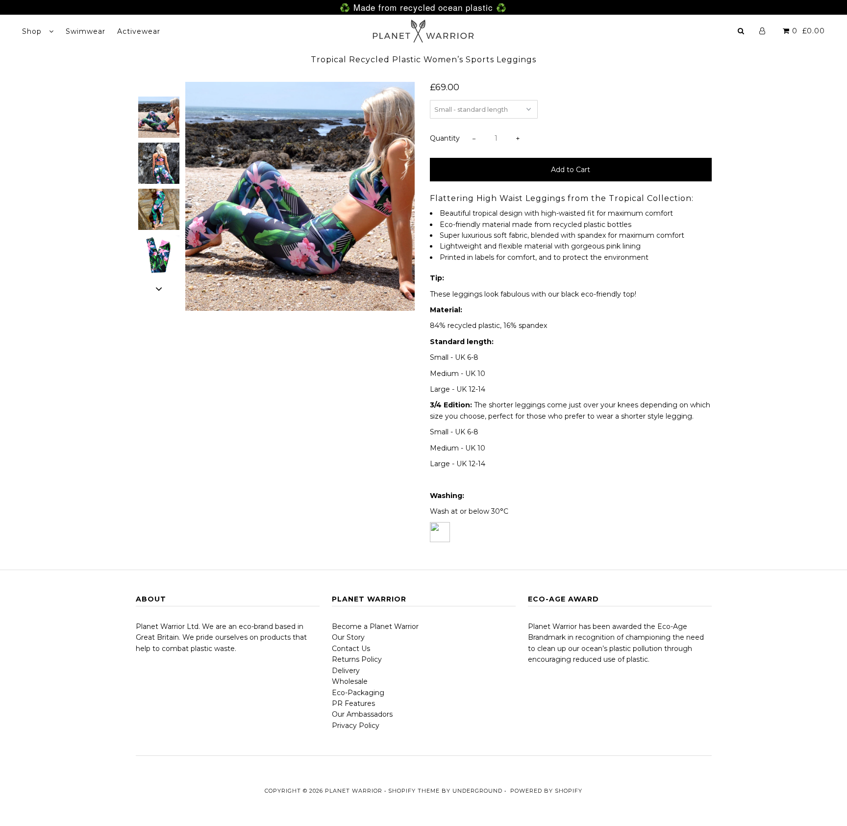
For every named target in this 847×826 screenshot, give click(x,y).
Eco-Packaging (358, 692)
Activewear (138, 31)
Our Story (348, 637)
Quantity (445, 138)
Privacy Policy (355, 725)
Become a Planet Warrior (375, 626)
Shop (33, 31)
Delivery (346, 670)
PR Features (353, 703)
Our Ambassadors (362, 714)
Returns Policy (357, 659)
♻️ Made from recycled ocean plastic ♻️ (423, 7)
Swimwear (85, 31)
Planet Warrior (353, 790)
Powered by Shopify (546, 790)
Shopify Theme (414, 790)
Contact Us (351, 648)
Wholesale (350, 681)
